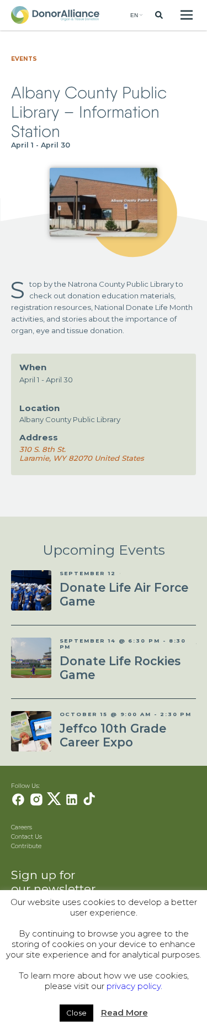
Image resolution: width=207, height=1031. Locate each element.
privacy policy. (134, 986)
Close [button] (76, 1012)
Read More (124, 1012)
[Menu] (187, 15)
